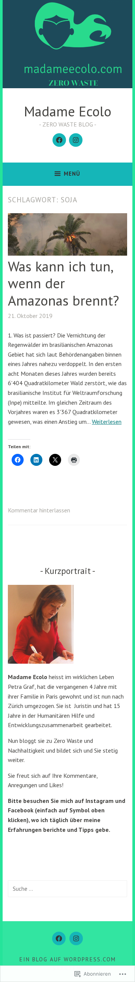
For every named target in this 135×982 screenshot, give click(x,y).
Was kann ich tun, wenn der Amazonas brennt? (63, 283)
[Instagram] (76, 140)
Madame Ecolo (67, 111)
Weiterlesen (107, 421)
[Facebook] (59, 140)
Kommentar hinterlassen (39, 510)
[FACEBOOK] (59, 938)
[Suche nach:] (67, 888)
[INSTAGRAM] (76, 938)
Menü (72, 173)
